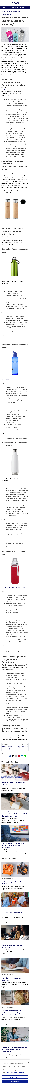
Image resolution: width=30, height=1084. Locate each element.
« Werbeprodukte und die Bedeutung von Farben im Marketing (7, 747)
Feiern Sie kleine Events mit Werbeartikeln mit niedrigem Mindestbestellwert (11, 1013)
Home (3, 11)
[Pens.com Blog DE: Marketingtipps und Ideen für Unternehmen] (15, 4)
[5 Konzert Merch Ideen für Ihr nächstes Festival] (15, 899)
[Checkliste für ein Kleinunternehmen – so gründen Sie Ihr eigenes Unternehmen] (15, 1034)
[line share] (25, 756)
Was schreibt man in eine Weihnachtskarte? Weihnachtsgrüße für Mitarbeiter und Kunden (14, 814)
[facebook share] (10, 756)
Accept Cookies (15, 1081)
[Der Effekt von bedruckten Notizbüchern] (15, 965)
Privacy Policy (8, 1072)
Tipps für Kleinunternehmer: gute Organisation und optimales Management (12, 845)
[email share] (16, 756)
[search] (28, 3)
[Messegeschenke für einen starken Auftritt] (15, 772)
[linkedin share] (22, 756)
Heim (4, 7)
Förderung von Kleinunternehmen (11, 1043)
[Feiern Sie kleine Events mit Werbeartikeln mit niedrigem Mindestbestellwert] (15, 997)
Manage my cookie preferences (15, 1077)
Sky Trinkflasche (5, 379)
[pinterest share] (19, 756)
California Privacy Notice (18, 1072)
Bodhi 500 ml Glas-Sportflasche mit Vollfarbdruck (14, 587)
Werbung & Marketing (13, 7)
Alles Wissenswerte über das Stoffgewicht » (22, 747)
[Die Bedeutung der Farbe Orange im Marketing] (15, 869)
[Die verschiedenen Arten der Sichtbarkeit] (15, 932)
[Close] (28, 1062)
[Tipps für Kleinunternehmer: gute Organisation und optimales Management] (15, 833)
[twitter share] (13, 756)
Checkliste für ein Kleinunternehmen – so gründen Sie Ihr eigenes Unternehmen (15, 1049)
